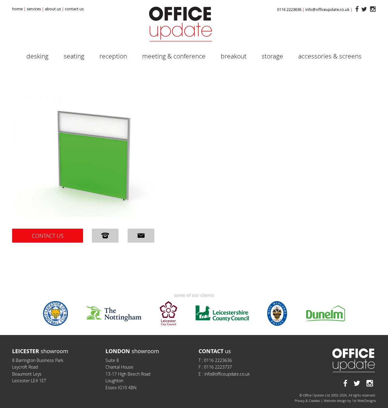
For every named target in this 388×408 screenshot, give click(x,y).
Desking (37, 56)
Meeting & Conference (174, 56)
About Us (53, 9)
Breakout (233, 56)
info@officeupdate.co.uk (327, 9)
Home (17, 9)
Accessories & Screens (330, 56)
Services (34, 9)
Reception (113, 56)
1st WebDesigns (364, 400)
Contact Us (74, 9)
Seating (74, 56)
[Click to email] (141, 236)
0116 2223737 (218, 367)
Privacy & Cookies (307, 400)
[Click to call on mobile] (105, 236)
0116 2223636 (289, 9)
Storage (272, 56)
